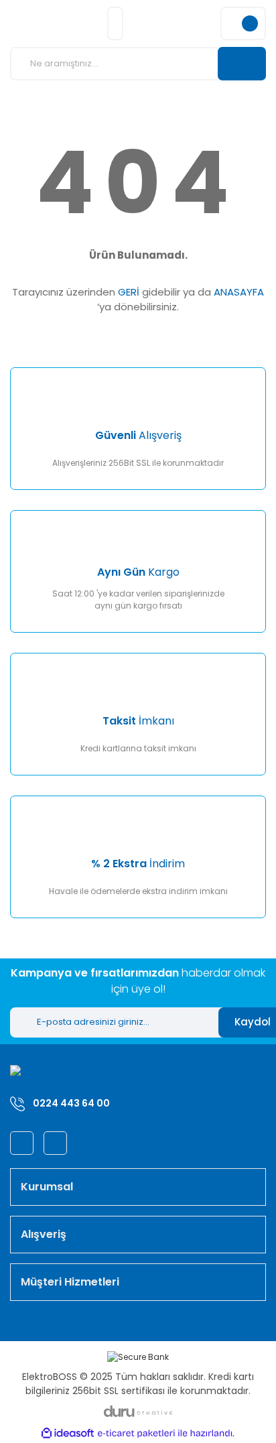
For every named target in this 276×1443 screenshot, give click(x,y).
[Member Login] (115, 23)
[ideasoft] (67, 1433)
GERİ (128, 292)
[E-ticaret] (136, 1434)
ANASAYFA (239, 292)
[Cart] (243, 23)
